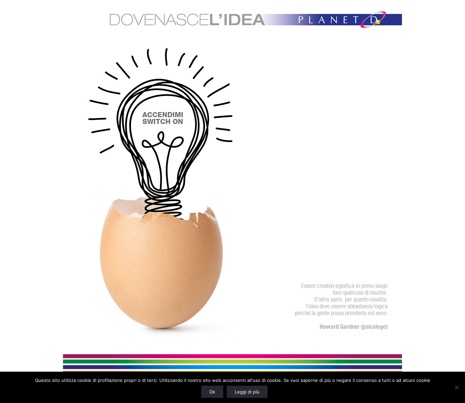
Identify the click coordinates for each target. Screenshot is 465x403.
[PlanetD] (232, 21)
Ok (212, 391)
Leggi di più (247, 391)
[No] (456, 387)
